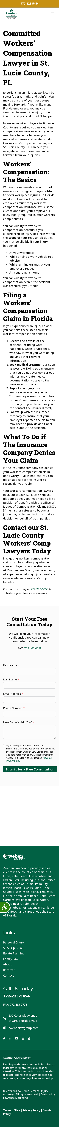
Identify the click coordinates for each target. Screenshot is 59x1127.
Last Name (10, 679)
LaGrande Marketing (15, 1098)
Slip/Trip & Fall (13, 948)
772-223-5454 (30, 3)
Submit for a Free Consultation (30, 769)
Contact (8, 975)
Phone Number (12, 708)
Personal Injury (13, 942)
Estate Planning (13, 953)
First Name (10, 665)
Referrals (9, 970)
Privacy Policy (31, 1110)
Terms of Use (11, 1110)
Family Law (10, 959)
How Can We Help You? (17, 722)
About (7, 964)
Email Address (12, 693)
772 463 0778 (33, 648)
